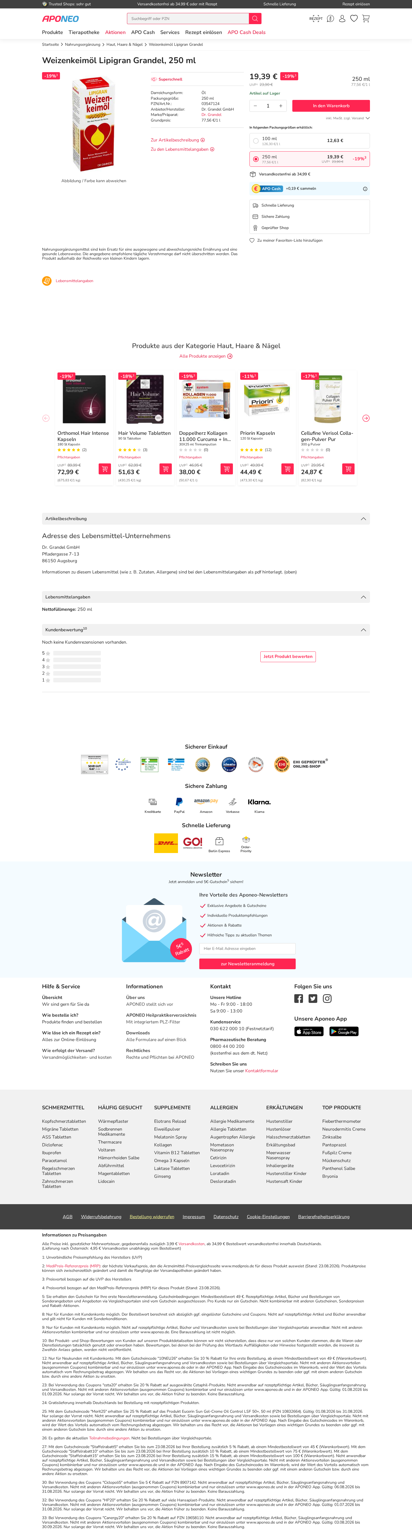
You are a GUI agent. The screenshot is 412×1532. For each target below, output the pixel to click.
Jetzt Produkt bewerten (288, 656)
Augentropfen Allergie (232, 1137)
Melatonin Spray (170, 1137)
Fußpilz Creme (336, 1153)
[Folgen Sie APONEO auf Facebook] (298, 998)
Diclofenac (52, 1145)
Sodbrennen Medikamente (111, 1131)
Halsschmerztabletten (288, 1137)
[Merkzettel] (354, 18)
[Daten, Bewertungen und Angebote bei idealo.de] (229, 764)
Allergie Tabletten (228, 1129)
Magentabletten (114, 1173)
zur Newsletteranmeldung (247, 964)
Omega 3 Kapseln (171, 1161)
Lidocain (106, 1181)
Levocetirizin (222, 1166)
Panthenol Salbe (338, 1168)
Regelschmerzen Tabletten (58, 1171)
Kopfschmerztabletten (64, 1121)
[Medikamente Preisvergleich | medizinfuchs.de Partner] (256, 764)
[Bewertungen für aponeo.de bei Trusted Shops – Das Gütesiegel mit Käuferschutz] (94, 764)
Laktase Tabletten (172, 1168)
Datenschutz (226, 1217)
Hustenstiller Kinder (286, 1173)
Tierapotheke (84, 32)
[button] (115, 32)
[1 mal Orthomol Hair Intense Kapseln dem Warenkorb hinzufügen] (105, 468)
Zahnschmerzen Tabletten (57, 1184)
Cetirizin (218, 1158)
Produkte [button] (52, 32)
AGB (68, 1217)
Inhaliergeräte (280, 1166)
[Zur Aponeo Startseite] (60, 18)
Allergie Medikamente (232, 1121)
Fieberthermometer (341, 1121)
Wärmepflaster (113, 1121)
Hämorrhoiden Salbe (118, 1158)
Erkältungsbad (280, 1145)
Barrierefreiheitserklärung (323, 1217)
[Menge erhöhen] (281, 106)
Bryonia (330, 1176)
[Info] (365, 188)
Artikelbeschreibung (66, 519)
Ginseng (162, 1176)
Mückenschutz (336, 1161)
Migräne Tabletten (60, 1129)
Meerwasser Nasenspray (278, 1155)
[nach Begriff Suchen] (255, 18)
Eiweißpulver (167, 1129)
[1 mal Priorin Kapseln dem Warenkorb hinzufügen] (287, 468)
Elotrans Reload (170, 1121)
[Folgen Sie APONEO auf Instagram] (327, 998)
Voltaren (106, 1150)
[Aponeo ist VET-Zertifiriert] (176, 764)
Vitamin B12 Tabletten (177, 1153)
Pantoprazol (334, 1145)
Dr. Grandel (211, 114)
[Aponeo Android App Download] (344, 1031)
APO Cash (143, 32)
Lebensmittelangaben (67, 597)
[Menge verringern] (255, 106)
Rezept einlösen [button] (203, 32)
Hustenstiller (279, 1121)
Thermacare (110, 1142)
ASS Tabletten (56, 1137)
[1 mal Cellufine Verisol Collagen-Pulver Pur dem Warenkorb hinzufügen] (348, 468)
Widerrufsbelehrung (101, 1217)
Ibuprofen (51, 1153)
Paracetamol (54, 1161)
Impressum (194, 1217)
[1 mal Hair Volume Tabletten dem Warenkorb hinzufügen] (165, 468)
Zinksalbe (331, 1137)
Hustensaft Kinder (284, 1181)
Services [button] (170, 32)
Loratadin (219, 1173)
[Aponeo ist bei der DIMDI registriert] (149, 764)
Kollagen (163, 1145)
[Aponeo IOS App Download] (309, 1031)
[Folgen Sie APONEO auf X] (313, 998)
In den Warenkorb (331, 106)
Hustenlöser (278, 1129)
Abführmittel (111, 1166)
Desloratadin (223, 1181)
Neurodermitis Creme (343, 1129)
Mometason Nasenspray (222, 1147)
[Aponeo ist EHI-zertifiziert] (123, 764)
